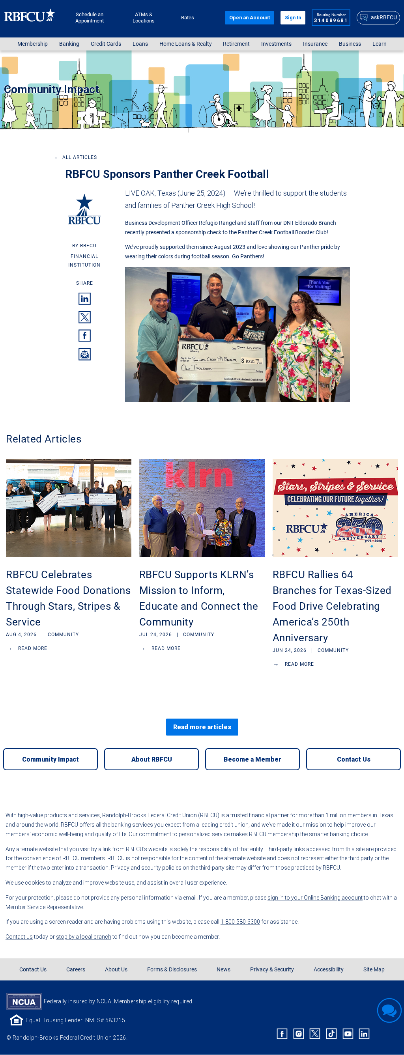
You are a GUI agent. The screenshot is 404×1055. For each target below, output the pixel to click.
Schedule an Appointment (89, 17)
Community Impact (51, 89)
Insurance (315, 44)
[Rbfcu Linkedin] (364, 1033)
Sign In (293, 18)
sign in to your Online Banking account (315, 897)
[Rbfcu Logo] (30, 17)
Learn (379, 44)
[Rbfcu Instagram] (298, 1033)
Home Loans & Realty (185, 44)
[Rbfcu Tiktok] (331, 1033)
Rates (187, 18)
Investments (276, 44)
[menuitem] (33, 43)
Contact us (19, 937)
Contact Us (33, 969)
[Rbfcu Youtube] (348, 1033)
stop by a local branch (83, 937)
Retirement (236, 44)
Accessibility (329, 969)
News (223, 969)
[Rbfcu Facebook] (282, 1033)
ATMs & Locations (144, 17)
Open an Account (249, 18)
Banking (69, 44)
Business (350, 44)
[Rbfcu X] (315, 1033)
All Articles (75, 157)
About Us (116, 969)
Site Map (374, 969)
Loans (140, 44)
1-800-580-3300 (240, 922)
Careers (75, 969)
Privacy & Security (272, 969)
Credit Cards (106, 44)
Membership (32, 44)
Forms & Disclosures (172, 969)
